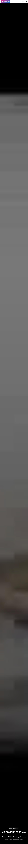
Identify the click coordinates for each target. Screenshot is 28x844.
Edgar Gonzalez (21, 837)
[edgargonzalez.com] (5, 1)
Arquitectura (14, 828)
